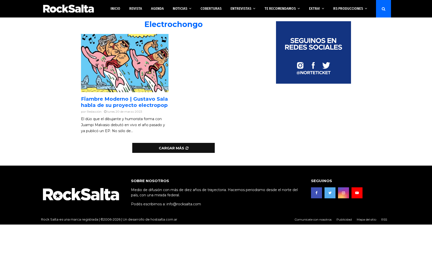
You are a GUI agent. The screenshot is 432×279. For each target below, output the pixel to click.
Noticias (180, 8)
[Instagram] (343, 192)
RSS (384, 219)
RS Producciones (348, 8)
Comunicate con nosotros (313, 219)
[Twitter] (330, 192)
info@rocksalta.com (183, 204)
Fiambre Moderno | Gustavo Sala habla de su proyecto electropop (124, 102)
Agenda (157, 8)
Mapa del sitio (366, 219)
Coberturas (211, 8)
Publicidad (344, 219)
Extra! (314, 8)
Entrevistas (240, 8)
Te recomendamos (280, 8)
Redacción (94, 111)
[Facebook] (316, 192)
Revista (135, 8)
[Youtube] (357, 192)
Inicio (115, 8)
